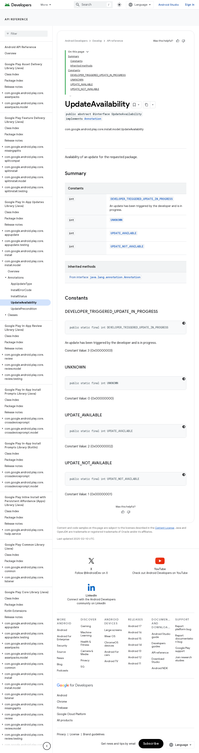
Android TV (111, 661)
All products (64, 720)
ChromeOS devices (111, 644)
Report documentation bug (184, 638)
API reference (16, 19)
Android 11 (134, 663)
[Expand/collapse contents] (87, 51)
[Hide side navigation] (47, 746)
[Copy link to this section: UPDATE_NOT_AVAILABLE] (116, 463)
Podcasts (62, 670)
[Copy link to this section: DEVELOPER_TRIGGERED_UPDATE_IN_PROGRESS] (162, 312)
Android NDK (160, 668)
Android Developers (76, 40)
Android (62, 630)
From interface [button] (105, 277)
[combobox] (93, 4)
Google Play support (182, 649)
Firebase (62, 708)
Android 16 (135, 632)
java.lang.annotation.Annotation (115, 277)
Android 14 (135, 645)
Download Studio (158, 660)
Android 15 (134, 638)
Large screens (113, 630)
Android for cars (111, 653)
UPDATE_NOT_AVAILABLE (127, 246)
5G (83, 666)
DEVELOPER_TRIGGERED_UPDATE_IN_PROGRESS (142, 199)
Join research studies (183, 658)
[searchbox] (26, 34)
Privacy (85, 660)
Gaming (86, 626)
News (60, 658)
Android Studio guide (161, 635)
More (44, 4)
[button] (25, 95)
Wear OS (109, 636)
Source (61, 652)
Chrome (62, 701)
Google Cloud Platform (71, 714)
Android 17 (134, 626)
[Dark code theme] (184, 323)
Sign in (189, 4)
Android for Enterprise (64, 637)
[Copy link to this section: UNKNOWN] (89, 367)
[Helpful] (178, 41)
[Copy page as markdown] (146, 104)
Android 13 (134, 651)
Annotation (92, 119)
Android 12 (134, 657)
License (74, 734)
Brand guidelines (93, 734)
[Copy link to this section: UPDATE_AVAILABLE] (106, 415)
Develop (97, 40)
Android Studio (168, 4)
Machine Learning (86, 634)
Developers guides (158, 644)
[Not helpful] (183, 41)
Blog (59, 664)
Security (62, 645)
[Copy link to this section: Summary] (90, 174)
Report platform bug (183, 627)
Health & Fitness (86, 643)
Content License (164, 528)
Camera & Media (87, 652)
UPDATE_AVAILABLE (123, 233)
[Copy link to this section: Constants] (92, 298)
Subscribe (151, 744)
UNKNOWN (116, 220)
